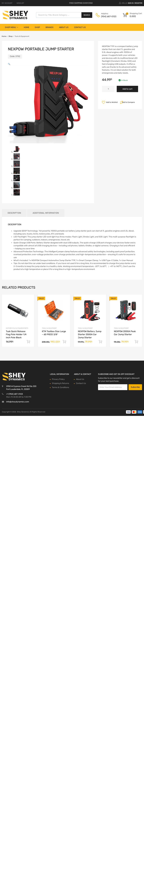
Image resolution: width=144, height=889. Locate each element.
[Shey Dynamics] (15, 15)
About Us (63, 27)
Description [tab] (14, 213)
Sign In (130, 3)
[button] (9, 64)
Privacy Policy (58, 379)
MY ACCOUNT (7, 3)
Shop (37, 27)
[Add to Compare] (29, 304)
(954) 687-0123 (108, 16)
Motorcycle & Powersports (17, 328)
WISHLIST (20, 3)
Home (26, 27)
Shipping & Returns (60, 383)
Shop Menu (10, 27)
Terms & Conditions (60, 387)
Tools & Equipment (49, 328)
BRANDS (49, 27)
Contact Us (80, 27)
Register (138, 3)
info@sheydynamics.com (17, 402)
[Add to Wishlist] (29, 300)
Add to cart (127, 89)
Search (87, 15)
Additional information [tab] (46, 213)
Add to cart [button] (28, 342)
